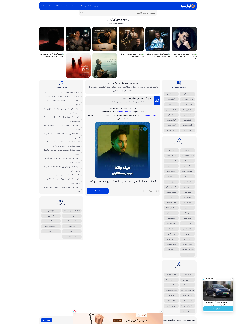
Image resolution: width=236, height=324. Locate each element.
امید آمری (171, 166)
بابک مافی (187, 192)
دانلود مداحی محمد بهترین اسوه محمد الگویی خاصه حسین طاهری (61, 111)
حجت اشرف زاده (171, 208)
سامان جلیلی (171, 223)
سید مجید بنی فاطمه (187, 290)
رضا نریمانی (171, 295)
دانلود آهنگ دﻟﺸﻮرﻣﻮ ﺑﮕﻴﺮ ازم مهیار (67, 175)
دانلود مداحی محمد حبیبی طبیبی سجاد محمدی (63, 96)
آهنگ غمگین (187, 125)
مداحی (171, 104)
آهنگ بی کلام (187, 110)
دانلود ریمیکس (85, 6)
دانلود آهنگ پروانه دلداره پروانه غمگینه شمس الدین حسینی (60, 135)
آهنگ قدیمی (171, 125)
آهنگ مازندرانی (187, 104)
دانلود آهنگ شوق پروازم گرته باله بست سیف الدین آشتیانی (61, 127)
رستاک (171, 229)
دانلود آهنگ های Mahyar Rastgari (123, 83)
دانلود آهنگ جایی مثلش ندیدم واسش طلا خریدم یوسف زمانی (62, 181)
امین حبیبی (187, 182)
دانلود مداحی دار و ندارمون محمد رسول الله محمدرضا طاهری (61, 102)
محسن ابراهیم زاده (187, 249)
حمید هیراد (187, 223)
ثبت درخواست (218, 309)
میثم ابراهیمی (171, 244)
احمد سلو (187, 161)
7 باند (187, 255)
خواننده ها (57, 6)
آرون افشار (187, 150)
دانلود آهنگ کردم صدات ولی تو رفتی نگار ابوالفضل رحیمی (62, 152)
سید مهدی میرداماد (171, 280)
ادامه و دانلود (98, 191)
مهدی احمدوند (171, 249)
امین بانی (171, 176)
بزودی (96, 6)
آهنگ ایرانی (187, 94)
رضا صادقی (171, 234)
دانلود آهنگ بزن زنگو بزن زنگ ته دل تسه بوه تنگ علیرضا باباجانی (61, 119)
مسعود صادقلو (187, 244)
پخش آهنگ (70, 6)
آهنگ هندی (187, 130)
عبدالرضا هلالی (187, 285)
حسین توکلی (187, 213)
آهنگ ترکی (187, 115)
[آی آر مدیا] (187, 5)
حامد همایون (171, 202)
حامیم (187, 208)
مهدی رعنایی (171, 306)
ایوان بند (171, 182)
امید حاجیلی (171, 171)
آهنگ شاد (187, 120)
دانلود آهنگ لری (187, 99)
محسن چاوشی (171, 239)
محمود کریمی (187, 274)
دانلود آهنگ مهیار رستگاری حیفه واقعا (136, 98)
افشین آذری (187, 166)
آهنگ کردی (171, 99)
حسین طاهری (171, 274)
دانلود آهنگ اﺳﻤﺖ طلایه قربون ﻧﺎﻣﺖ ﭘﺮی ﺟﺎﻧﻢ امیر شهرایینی (61, 189)
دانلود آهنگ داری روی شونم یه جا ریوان (65, 146)
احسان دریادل (171, 155)
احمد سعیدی (171, 161)
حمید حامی (187, 218)
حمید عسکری (171, 218)
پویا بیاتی (187, 202)
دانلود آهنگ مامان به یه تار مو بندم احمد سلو (63, 142)
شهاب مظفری (187, 229)
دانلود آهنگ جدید (150, 115)
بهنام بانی (187, 197)
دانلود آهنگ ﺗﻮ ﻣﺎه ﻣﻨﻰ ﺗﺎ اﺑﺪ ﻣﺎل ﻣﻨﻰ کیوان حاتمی (61, 92)
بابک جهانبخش (171, 187)
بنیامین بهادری (171, 192)
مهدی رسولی (187, 295)
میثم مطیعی (171, 285)
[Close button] (232, 279)
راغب (187, 234)
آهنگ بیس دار (171, 110)
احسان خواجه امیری (187, 155)
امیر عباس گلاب (187, 171)
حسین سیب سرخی (171, 290)
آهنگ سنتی (171, 115)
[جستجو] (81, 13)
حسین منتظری (171, 213)
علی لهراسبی (187, 239)
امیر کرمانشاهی (187, 301)
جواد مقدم (171, 301)
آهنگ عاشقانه (171, 120)
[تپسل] (74, 311)
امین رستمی (187, 187)
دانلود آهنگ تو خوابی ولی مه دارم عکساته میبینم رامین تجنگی (62, 169)
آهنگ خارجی (171, 94)
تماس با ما (45, 6)
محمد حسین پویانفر (187, 280)
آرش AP (171, 150)
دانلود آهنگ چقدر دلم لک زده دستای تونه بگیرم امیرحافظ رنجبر (62, 160)
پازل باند (171, 197)
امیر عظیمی (187, 176)
